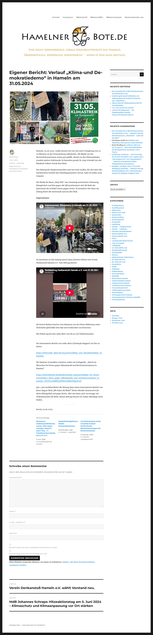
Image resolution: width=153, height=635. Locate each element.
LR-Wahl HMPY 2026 (119, 248)
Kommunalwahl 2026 (119, 236)
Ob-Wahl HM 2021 (118, 260)
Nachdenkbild (117, 253)
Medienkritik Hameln (119, 250)
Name (12, 511)
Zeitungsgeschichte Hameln (122, 295)
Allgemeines (116, 210)
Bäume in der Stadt (118, 213)
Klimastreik (23, 169)
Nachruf (115, 255)
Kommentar (15, 478)
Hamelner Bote (14, 625)
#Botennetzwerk (114, 17)
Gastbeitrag (116, 224)
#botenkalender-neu (134, 17)
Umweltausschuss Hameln (121, 285)
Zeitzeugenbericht (118, 300)
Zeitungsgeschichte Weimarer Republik (126, 297)
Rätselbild (115, 276)
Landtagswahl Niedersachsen (122, 241)
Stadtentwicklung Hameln (121, 281)
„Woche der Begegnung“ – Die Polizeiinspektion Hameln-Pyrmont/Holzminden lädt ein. (123, 112)
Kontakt (56, 17)
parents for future (15, 171)
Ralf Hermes (13, 157)
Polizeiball (115, 269)
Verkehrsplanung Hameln (121, 290)
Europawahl (116, 222)
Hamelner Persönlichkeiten (122, 231)
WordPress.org (117, 323)
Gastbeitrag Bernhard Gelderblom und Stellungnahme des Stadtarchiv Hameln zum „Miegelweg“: (126, 98)
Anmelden (115, 316)
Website (13, 533)
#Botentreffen (96, 17)
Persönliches (116, 264)
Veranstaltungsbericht (120, 288)
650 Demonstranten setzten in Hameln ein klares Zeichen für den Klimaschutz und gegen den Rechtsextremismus (91, 426)
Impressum (68, 17)
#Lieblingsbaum (118, 206)
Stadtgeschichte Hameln (120, 283)
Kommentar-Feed (118, 320)
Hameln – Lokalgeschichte (121, 227)
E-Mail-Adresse (17, 522)
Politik (114, 267)
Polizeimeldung (117, 271)
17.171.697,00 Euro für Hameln (123, 108)
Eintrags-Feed (117, 318)
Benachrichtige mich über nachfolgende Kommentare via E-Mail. (33, 547)
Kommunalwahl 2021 (119, 234)
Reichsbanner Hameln (120, 278)
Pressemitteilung (118, 274)
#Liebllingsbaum (118, 208)
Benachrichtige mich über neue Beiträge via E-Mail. (28, 554)
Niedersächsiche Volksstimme (123, 257)
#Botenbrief (81, 17)
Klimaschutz (13, 169)
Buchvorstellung (118, 217)
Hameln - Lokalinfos (16, 163)
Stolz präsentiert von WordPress (33, 625)
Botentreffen (116, 215)
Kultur (114, 238)
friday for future (14, 166)
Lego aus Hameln (118, 243)
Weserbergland (117, 293)
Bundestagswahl (118, 220)
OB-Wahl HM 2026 (119, 262)
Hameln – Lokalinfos (119, 229)
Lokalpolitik (116, 245)
